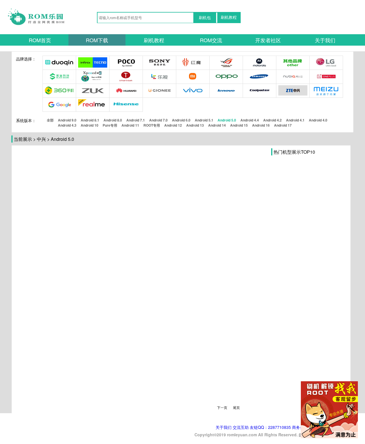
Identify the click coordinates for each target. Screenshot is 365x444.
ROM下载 (97, 40)
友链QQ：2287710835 (270, 427)
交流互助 (241, 427)
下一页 (222, 407)
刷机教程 (229, 17)
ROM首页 (40, 40)
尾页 (236, 407)
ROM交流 (211, 40)
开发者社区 (268, 40)
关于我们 (325, 40)
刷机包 (205, 17)
